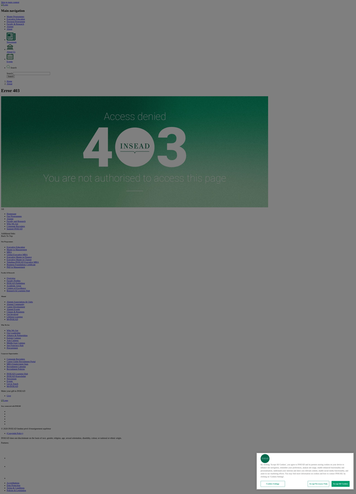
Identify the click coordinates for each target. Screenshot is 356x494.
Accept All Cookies (340, 484)
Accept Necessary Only (318, 484)
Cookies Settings (272, 484)
